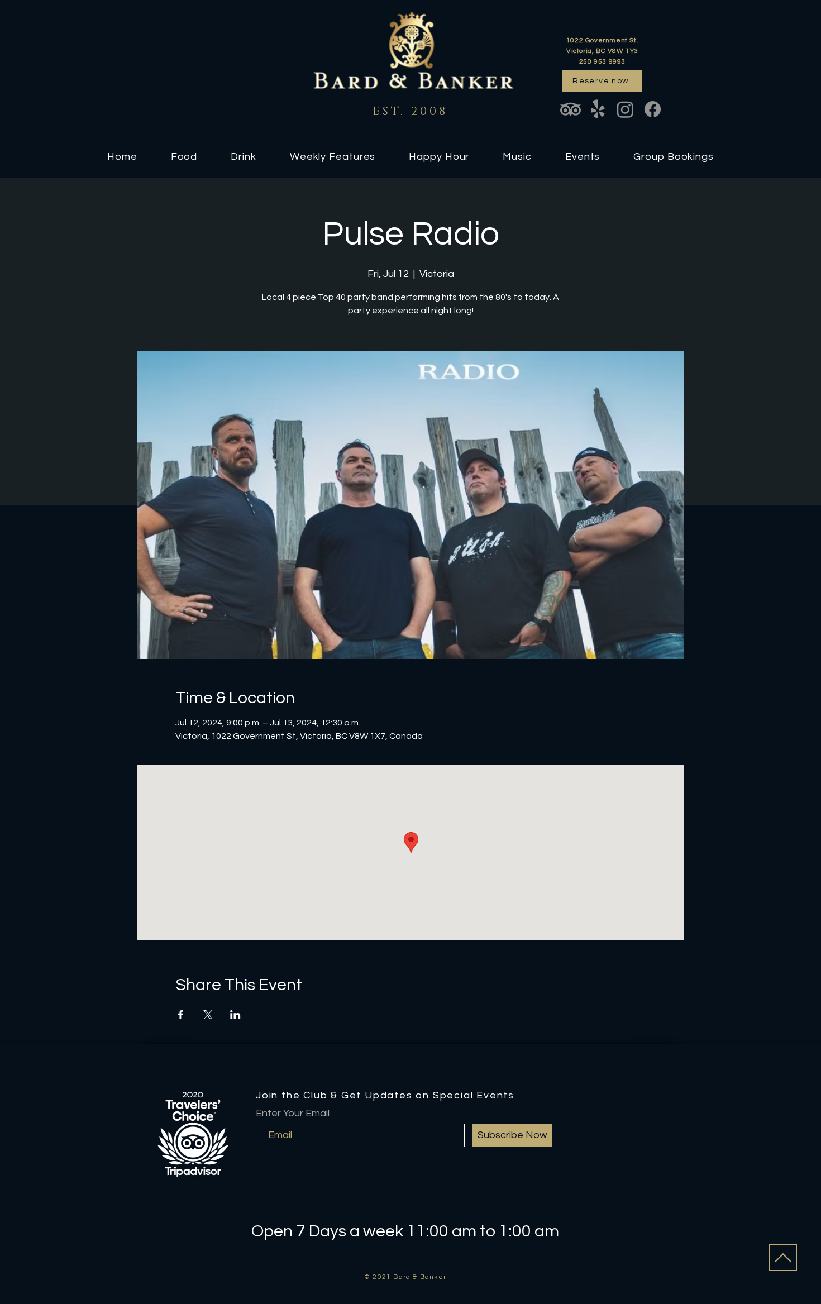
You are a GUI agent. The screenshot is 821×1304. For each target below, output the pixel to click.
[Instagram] (625, 109)
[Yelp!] (598, 109)
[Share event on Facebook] (180, 1014)
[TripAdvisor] (570, 109)
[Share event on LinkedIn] (235, 1014)
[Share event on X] (208, 1014)
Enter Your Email (293, 1114)
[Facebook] (653, 109)
